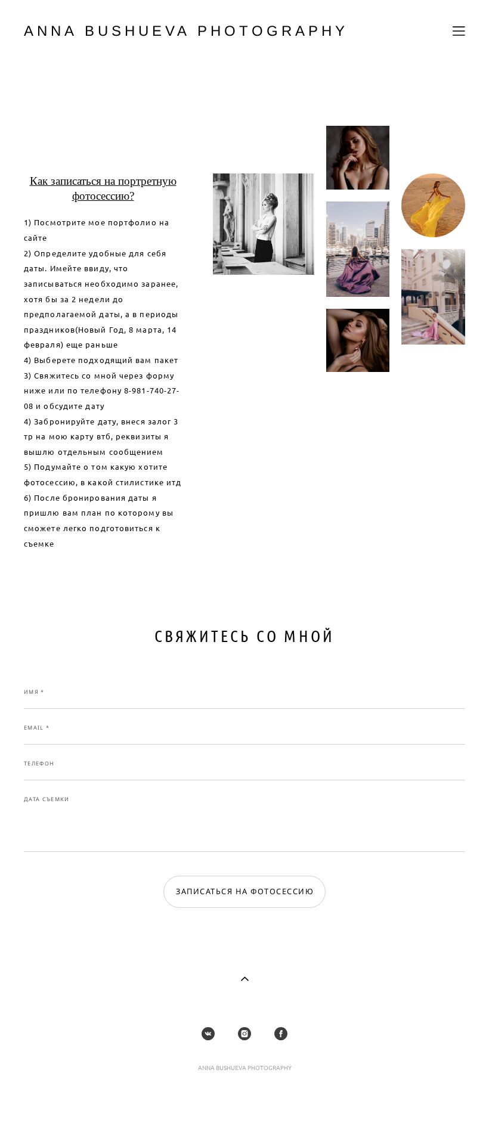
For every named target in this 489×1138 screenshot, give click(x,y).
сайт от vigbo (244, 1111)
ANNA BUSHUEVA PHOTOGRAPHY (186, 31)
